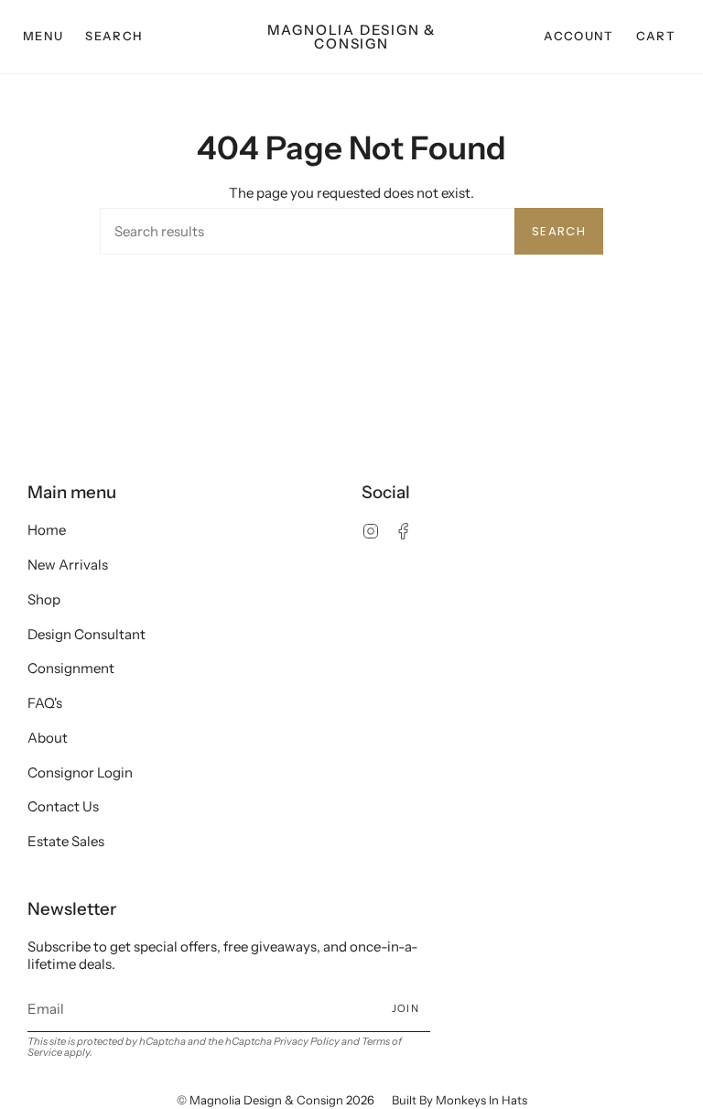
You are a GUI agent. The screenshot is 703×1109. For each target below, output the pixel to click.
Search (559, 231)
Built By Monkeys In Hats (459, 1100)
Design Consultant (86, 634)
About (47, 737)
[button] (114, 36)
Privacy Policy (307, 1041)
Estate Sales (65, 841)
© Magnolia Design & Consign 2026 (275, 1100)
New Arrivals (67, 564)
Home (46, 529)
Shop (43, 599)
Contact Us (63, 806)
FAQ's (44, 703)
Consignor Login (80, 772)
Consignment (70, 668)
